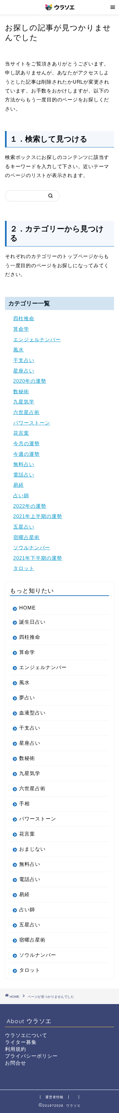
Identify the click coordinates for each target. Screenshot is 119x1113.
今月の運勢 (26, 443)
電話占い (23, 475)
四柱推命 (23, 318)
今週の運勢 (26, 454)
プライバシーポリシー (31, 1056)
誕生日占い (32, 622)
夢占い (27, 697)
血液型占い (32, 712)
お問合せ (15, 1063)
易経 (18, 485)
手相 (24, 803)
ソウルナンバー (31, 547)
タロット (23, 568)
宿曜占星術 (26, 537)
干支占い (23, 360)
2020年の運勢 (29, 381)
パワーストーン (31, 423)
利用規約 (15, 1049)
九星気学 (23, 401)
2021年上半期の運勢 (37, 516)
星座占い (23, 371)
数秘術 (21, 391)
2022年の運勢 (29, 506)
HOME (27, 607)
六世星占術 (26, 412)
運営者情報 (54, 1097)
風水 (18, 349)
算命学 (21, 329)
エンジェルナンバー (37, 339)
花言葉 (21, 433)
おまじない (32, 849)
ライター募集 (21, 1042)
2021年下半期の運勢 (37, 558)
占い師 (21, 495)
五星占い (23, 527)
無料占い (23, 464)
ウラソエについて (26, 1035)
